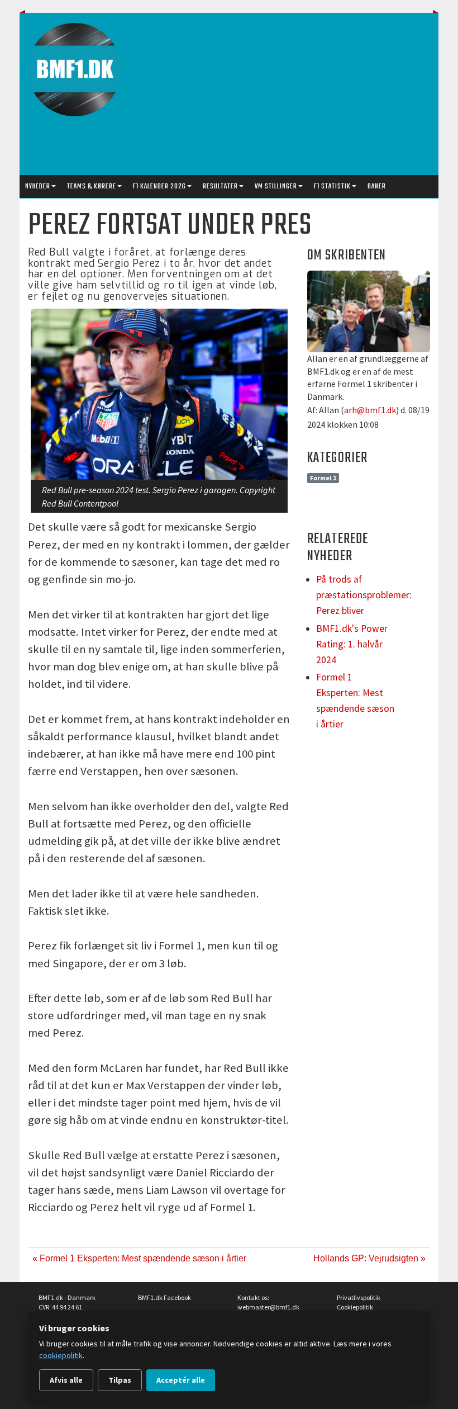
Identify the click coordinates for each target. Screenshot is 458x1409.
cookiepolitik (61, 1355)
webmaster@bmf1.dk (268, 1307)
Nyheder (37, 186)
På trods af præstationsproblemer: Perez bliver (364, 595)
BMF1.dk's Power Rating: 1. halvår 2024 (352, 644)
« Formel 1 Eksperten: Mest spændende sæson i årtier (139, 1258)
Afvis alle (66, 1380)
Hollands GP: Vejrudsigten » (369, 1258)
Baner (377, 186)
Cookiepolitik (355, 1307)
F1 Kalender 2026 (159, 186)
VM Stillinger (276, 186)
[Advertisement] (295, 96)
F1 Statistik (332, 186)
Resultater (220, 186)
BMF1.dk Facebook (164, 1297)
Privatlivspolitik (358, 1297)
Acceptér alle (180, 1380)
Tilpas (119, 1380)
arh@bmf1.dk (370, 409)
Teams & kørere (91, 186)
